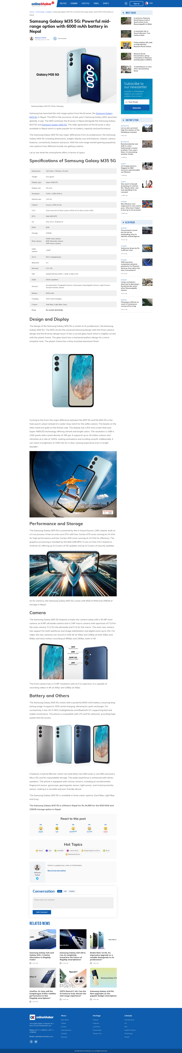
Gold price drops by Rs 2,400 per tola (130, 249)
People (126, 1037)
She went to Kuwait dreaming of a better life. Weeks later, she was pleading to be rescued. (130, 188)
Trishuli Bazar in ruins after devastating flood (143, 69)
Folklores (96, 1023)
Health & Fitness (130, 1030)
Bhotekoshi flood (74, 854)
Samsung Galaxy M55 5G (54, 124)
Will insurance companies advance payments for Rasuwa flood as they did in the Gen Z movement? (130, 266)
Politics (63, 3)
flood (107, 850)
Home (31, 12)
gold (49, 850)
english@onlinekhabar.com (44, 1036)
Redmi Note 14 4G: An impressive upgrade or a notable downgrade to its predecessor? (102, 956)
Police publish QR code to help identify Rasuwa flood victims (143, 44)
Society (63, 1027)
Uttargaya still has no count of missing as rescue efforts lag (130, 304)
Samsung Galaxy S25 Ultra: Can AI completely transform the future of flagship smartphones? (73, 956)
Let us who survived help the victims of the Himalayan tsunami (130, 130)
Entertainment (66, 1030)
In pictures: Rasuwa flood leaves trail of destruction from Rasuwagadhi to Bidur (143, 21)
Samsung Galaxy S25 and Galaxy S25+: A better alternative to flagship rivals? (41, 956)
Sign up (136, 4)
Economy (74, 3)
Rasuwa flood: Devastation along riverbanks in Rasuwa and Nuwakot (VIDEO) (143, 57)
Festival (95, 1020)
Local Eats (96, 1027)
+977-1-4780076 (41, 1030)
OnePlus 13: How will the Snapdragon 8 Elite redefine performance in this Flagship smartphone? (42, 994)
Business (64, 1037)
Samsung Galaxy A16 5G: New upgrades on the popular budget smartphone (103, 993)
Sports (106, 3)
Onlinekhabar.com (45, 1026)
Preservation (97, 1030)
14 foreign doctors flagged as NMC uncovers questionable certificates (130, 169)
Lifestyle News (129, 1020)
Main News (65, 1020)
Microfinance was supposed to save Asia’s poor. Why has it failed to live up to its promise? (131, 207)
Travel (96, 3)
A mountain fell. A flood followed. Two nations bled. (142, 33)
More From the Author (57, 870)
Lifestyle (86, 3)
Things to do (97, 1033)
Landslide (60, 850)
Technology (40, 12)
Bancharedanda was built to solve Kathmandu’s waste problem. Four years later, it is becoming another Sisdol (129, 149)
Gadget (49, 12)
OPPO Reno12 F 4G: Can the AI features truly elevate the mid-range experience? (73, 993)
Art (125, 1023)
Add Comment (42, 912)
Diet (125, 1027)
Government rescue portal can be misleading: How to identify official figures (130, 233)
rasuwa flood (73, 850)
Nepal (41, 850)
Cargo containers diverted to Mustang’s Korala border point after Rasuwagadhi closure (130, 286)
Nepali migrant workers (92, 850)
